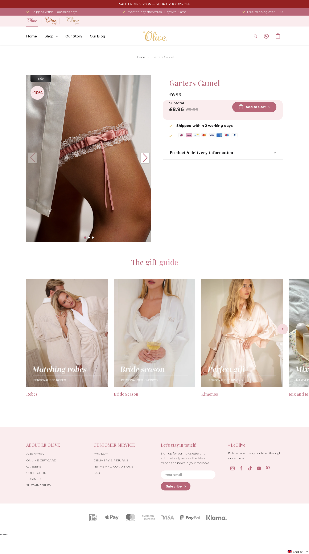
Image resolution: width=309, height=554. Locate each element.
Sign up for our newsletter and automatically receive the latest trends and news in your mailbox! (185, 458)
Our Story (73, 36)
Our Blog (97, 36)
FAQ (97, 473)
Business (34, 479)
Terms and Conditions (113, 466)
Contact (101, 454)
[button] (85, 237)
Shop (49, 36)
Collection (36, 473)
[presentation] (282, 329)
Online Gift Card (41, 460)
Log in (266, 36)
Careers (33, 466)
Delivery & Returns (111, 460)
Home (31, 36)
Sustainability (38, 485)
